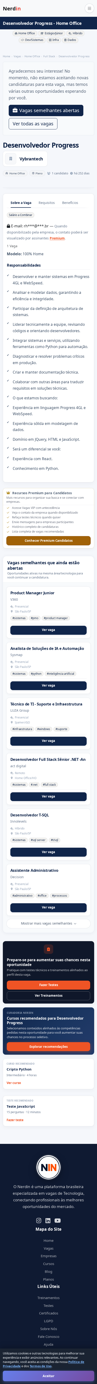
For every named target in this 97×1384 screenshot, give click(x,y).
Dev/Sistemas (34, 40)
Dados (72, 40)
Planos (48, 1279)
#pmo (34, 618)
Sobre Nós (48, 1328)
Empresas (49, 1255)
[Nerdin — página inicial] (48, 1167)
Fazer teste (15, 1120)
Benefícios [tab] (70, 202)
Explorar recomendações (48, 1047)
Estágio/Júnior (54, 33)
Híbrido (77, 33)
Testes (48, 1305)
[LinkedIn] (47, 1220)
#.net (34, 784)
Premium (57, 238)
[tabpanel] (48, 342)
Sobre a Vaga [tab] (21, 202)
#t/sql (54, 840)
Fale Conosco (48, 1336)
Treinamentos (48, 1297)
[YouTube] (57, 1220)
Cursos (48, 1263)
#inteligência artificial (60, 673)
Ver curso (14, 1083)
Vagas (48, 1248)
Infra (56, 40)
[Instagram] (38, 1220)
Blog (48, 1271)
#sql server (38, 840)
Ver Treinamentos (48, 995)
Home (48, 1240)
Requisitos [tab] (47, 202)
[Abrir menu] (89, 8)
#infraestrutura (22, 729)
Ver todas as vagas (33, 123)
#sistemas (19, 618)
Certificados (48, 1313)
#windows (43, 729)
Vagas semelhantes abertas (49, 110)
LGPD (48, 1320)
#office (42, 895)
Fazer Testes (48, 985)
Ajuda (48, 1344)
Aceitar (48, 1376)
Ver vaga (48, 630)
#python (36, 673)
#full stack (49, 784)
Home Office (26, 33)
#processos (59, 895)
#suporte (61, 729)
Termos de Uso (41, 1366)
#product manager (56, 618)
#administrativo (22, 895)
